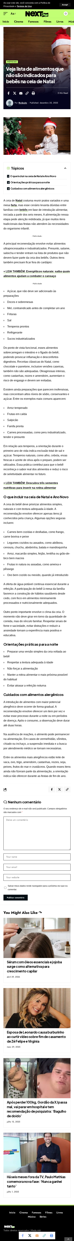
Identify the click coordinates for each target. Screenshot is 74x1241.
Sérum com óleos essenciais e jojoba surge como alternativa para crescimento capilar (34, 966)
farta (14, 205)
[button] (65, 5)
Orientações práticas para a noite (30, 182)
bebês (23, 209)
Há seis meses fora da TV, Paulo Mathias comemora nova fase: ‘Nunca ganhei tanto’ (36, 1181)
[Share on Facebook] (8, 93)
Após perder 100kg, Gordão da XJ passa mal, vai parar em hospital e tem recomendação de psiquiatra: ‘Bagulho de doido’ (37, 1109)
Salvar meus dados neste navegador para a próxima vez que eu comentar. (38, 888)
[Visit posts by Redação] (9, 103)
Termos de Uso (24, 6)
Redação (23, 102)
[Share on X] (14, 93)
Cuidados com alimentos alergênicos (32, 188)
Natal (19, 200)
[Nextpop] (37, 13)
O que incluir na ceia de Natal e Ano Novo (33, 176)
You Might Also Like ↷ (22, 912)
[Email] (20, 93)
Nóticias (12, 61)
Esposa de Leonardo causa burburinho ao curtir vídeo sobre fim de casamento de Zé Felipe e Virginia (36, 1036)
